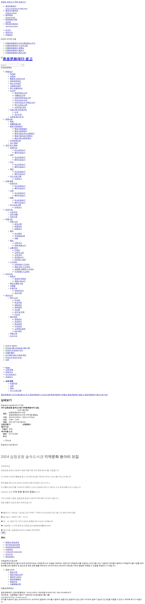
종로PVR (13, 582)
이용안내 (13, 288)
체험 (12, 198)
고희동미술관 (15, 86)
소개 (16, 112)
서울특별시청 (15, 584)
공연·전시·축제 (11, 145)
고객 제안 (18, 255)
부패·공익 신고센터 (22, 267)
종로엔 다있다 (15, 577)
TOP (7, 360)
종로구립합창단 (20, 131)
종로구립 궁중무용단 (22, 138)
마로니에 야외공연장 (18, 110)
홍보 (12, 241)
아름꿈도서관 (19, 95)
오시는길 (18, 114)
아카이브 (9, 274)
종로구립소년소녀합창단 (24, 133)
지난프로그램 (15, 205)
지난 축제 (14, 143)
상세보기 (18, 179)
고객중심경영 (19, 329)
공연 (12, 155)
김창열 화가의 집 (17, 117)
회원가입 (9, 32)
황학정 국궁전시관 (17, 79)
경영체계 (18, 307)
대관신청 (9, 210)
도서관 (12, 91)
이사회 (17, 310)
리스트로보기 (19, 150)
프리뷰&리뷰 (19, 236)
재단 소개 (14, 298)
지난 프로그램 (15, 176)
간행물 (12, 286)
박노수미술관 (15, 83)
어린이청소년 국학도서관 (24, 103)
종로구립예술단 (16, 126)
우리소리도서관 (20, 100)
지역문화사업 (15, 141)
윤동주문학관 (15, 81)
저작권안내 (19, 291)
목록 (3, 533)
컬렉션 (12, 276)
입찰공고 (18, 229)
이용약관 (9, 549)
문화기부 (13, 333)
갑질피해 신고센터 (21, 264)
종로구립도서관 (16, 575)
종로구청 (13, 572)
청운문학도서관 (20, 93)
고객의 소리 (19, 253)
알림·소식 (14, 222)
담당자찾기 (9, 557)
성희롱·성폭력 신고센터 (24, 269)
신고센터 (13, 262)
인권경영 (18, 326)
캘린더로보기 (19, 153)
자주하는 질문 (20, 260)
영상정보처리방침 (12, 547)
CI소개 (17, 314)
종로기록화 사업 (16, 283)
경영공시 (18, 319)
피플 (16, 238)
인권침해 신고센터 (21, 272)
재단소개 (9, 295)
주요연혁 (18, 303)
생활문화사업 (15, 124)
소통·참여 (14, 248)
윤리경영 (18, 324)
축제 (12, 122)
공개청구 (18, 322)
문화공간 (9, 72)
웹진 (12, 231)
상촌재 (12, 76)
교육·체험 (9, 181)
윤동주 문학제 (20, 279)
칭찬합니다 (19, 257)
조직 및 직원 (19, 312)
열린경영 (13, 317)
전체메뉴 (9, 35)
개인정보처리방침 (12, 545)
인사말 (17, 300)
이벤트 (17, 250)
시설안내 (13, 212)
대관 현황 (14, 214)
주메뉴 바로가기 (7, 2)
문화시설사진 (19, 281)
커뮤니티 (9, 219)
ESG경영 (18, 331)
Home (7, 368)
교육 (12, 191)
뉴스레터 (18, 233)
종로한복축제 (15, 579)
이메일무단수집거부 (13, 552)
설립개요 (18, 305)
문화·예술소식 (20, 245)
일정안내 (13, 148)
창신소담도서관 (20, 105)
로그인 (8, 30)
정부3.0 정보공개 (12, 542)
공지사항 (18, 224)
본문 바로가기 (20, 2)
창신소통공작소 (16, 88)
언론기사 (18, 243)
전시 (12, 162)
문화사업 (9, 119)
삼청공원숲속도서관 (22, 98)
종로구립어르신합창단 (23, 136)
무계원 (12, 74)
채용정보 (18, 226)
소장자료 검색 (20, 107)
